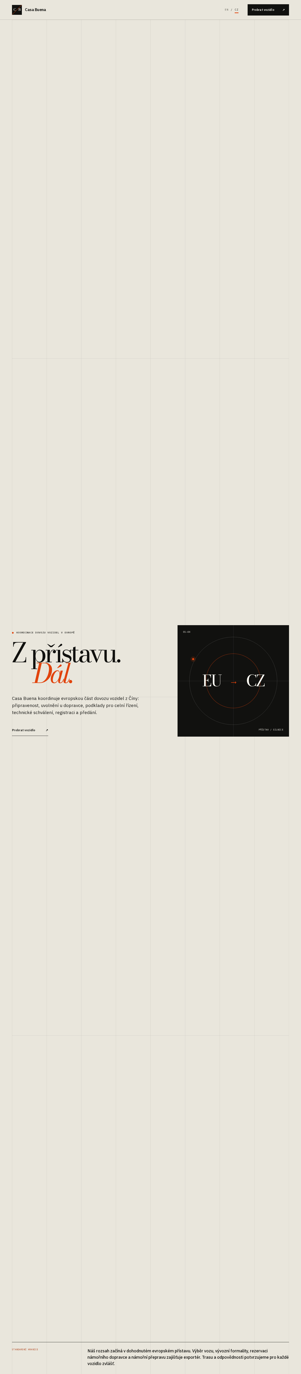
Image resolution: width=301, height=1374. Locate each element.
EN (227, 9)
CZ (236, 9)
